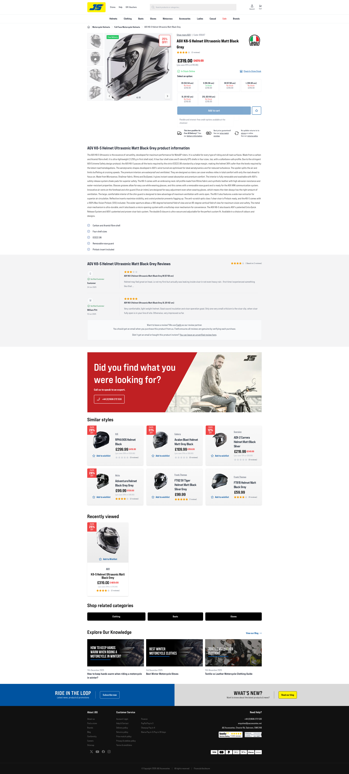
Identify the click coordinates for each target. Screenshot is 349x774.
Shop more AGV (184, 34)
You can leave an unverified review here (198, 334)
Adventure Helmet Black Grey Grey (126, 483)
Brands (236, 18)
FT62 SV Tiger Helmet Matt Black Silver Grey (185, 484)
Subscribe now (110, 694)
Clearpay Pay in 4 (148, 727)
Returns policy (122, 732)
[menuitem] (113, 19)
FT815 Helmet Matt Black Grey (245, 485)
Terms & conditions (124, 745)
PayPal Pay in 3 (147, 723)
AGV (108, 568)
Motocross (168, 18)
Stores (112, 7)
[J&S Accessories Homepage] (96, 7)
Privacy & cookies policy (126, 741)
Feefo (178, 325)
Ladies (200, 18)
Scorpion (238, 431)
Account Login (122, 719)
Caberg (177, 434)
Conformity (92, 736)
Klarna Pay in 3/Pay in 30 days (153, 732)
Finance (144, 719)
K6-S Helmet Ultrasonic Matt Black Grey (108, 576)
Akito (117, 475)
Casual (213, 18)
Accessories (184, 18)
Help (120, 7)
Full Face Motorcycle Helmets (127, 27)
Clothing (128, 18)
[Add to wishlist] (256, 110)
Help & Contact (122, 723)
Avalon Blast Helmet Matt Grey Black (186, 442)
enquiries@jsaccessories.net (250, 723)
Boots (141, 18)
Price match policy (123, 736)
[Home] (88, 27)
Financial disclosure (202, 768)
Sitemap (90, 745)
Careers (90, 741)
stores (243, 133)
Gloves (153, 18)
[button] (167, 96)
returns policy (252, 136)
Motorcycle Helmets (101, 27)
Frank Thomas (180, 474)
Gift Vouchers (131, 7)
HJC (116, 434)
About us (91, 719)
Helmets (113, 18)
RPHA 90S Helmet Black (125, 442)
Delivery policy (122, 727)
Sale (224, 18)
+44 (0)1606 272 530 (112, 399)
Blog (89, 732)
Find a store (92, 723)
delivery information (194, 136)
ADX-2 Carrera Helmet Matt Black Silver (245, 441)
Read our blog (287, 694)
